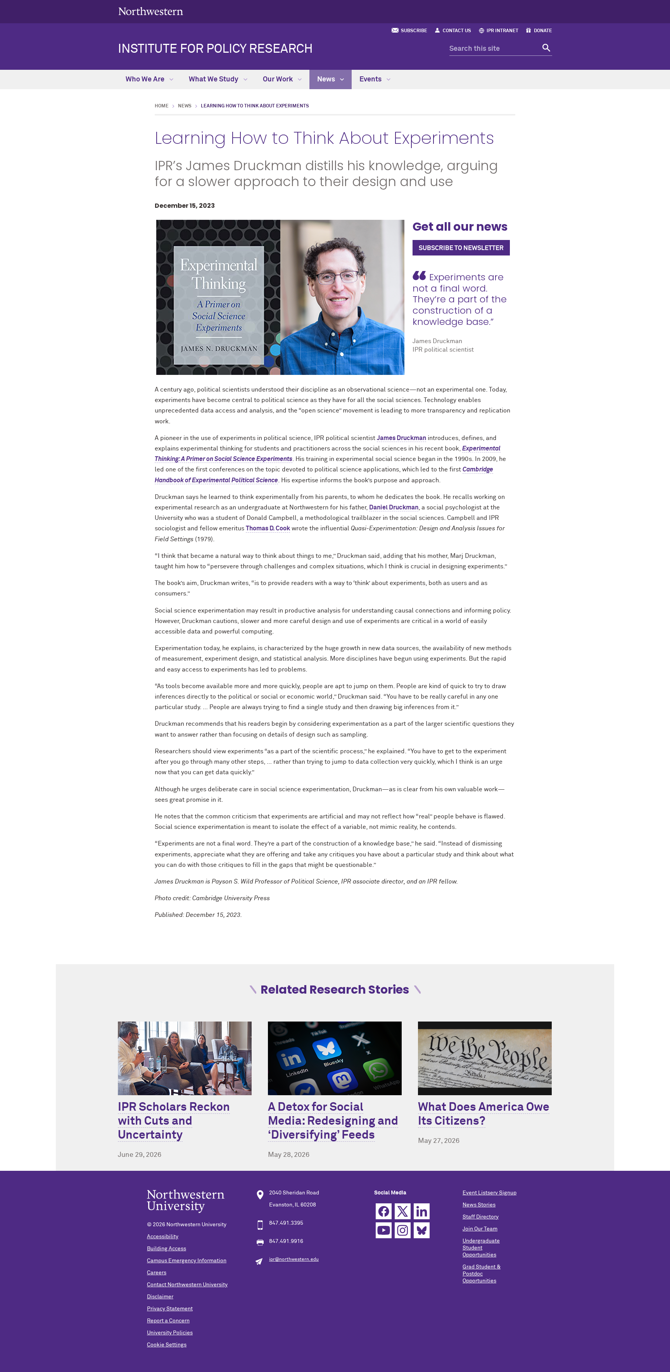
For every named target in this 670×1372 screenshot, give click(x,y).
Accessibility (162, 1236)
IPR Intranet (502, 31)
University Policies (170, 1333)
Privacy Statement (170, 1309)
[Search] (545, 49)
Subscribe (414, 31)
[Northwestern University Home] (151, 11)
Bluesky (422, 1230)
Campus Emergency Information (186, 1260)
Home (162, 106)
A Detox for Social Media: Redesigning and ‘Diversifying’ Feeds (333, 1121)
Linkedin (422, 1211)
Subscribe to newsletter (461, 248)
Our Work (278, 79)
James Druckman (401, 438)
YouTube (384, 1230)
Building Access (166, 1248)
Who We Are (146, 79)
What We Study (214, 79)
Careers (156, 1272)
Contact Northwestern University (187, 1284)
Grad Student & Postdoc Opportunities (482, 1274)
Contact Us (457, 31)
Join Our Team (480, 1229)
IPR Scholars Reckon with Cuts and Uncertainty (174, 1121)
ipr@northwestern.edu (294, 1259)
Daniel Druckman (393, 507)
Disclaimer (160, 1297)
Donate (543, 31)
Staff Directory (481, 1217)
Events (371, 79)
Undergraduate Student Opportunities (481, 1248)
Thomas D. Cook (268, 528)
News (327, 79)
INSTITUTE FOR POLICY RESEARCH (215, 49)
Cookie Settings (166, 1345)
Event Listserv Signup (489, 1193)
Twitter (403, 1211)
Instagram (403, 1230)
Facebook (384, 1211)
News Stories (479, 1205)
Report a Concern (168, 1321)
